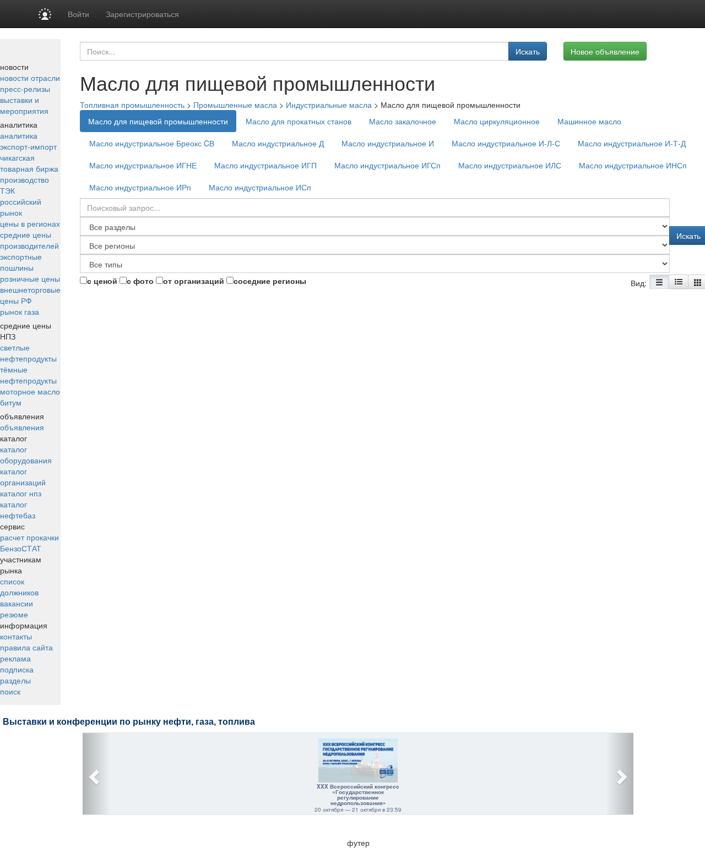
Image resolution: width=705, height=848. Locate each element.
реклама (15, 658)
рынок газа (19, 311)
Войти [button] (78, 13)
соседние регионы (270, 280)
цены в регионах (30, 223)
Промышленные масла (235, 104)
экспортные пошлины (21, 262)
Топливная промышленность (132, 104)
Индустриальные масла (329, 104)
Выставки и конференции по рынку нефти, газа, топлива (129, 721)
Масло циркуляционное (497, 121)
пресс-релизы (25, 88)
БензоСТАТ (20, 548)
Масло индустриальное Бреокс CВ (151, 143)
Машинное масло (589, 121)
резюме (14, 614)
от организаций (193, 280)
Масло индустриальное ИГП (265, 165)
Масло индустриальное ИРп (140, 187)
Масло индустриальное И (387, 143)
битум (10, 402)
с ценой (102, 280)
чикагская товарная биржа (29, 163)
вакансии (16, 603)
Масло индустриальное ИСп (260, 187)
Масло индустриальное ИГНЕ (143, 165)
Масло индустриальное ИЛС (509, 165)
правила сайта (26, 647)
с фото (140, 280)
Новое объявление (605, 51)
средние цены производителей (29, 240)
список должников (19, 587)
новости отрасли (30, 77)
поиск (10, 691)
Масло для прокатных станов (298, 121)
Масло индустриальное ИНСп (633, 165)
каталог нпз (20, 493)
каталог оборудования (26, 455)
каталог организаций (23, 477)
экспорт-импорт (28, 146)
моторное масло (30, 391)
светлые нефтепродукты (28, 353)
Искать (528, 51)
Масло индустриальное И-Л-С (506, 143)
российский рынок (20, 207)
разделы (15, 680)
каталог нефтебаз (17, 510)
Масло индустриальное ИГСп (387, 165)
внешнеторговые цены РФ (30, 295)
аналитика (18, 135)
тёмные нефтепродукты (28, 375)
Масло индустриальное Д (278, 143)
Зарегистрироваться (142, 13)
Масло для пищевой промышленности (158, 121)
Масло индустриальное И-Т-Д (632, 143)
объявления (22, 427)
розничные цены (30, 278)
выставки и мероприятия (24, 105)
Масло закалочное (402, 121)
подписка (17, 669)
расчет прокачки (29, 537)
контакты (16, 636)
